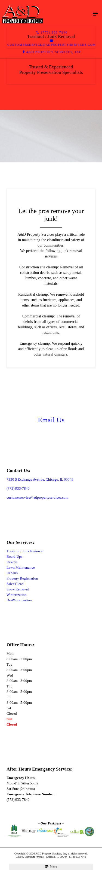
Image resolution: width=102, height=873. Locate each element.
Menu (53, 866)
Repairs (12, 573)
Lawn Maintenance (21, 567)
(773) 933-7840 (18, 488)
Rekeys (12, 562)
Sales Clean (15, 584)
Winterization (17, 595)
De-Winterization (19, 600)
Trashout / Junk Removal (25, 551)
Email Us (51, 420)
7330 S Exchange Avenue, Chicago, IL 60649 (40, 479)
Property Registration (22, 578)
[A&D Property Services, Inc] (45, 13)
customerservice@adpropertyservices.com (37, 497)
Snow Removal (18, 589)
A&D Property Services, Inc (54, 52)
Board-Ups (14, 556)
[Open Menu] (95, 14)
